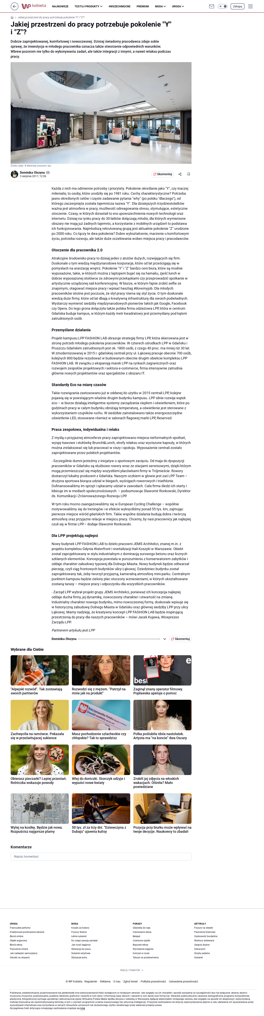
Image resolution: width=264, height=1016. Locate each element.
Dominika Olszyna (32, 172)
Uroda (176, 6)
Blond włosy (16, 944)
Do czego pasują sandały (84, 940)
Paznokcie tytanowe (204, 932)
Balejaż (136, 936)
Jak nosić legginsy (81, 944)
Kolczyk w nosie (141, 953)
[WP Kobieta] (36, 6)
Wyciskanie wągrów (143, 949)
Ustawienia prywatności (183, 981)
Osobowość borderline (205, 936)
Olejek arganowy (18, 940)
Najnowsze (60, 6)
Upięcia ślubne (201, 944)
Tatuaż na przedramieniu (146, 957)
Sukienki (198, 957)
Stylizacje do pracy (81, 949)
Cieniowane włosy (142, 932)
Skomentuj (164, 174)
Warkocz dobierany (204, 940)
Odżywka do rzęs (141, 927)
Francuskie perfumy (20, 927)
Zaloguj (237, 6)
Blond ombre (16, 936)
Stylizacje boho (79, 957)
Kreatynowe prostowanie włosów (27, 932)
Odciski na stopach (20, 957)
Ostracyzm (199, 949)
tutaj (82, 1008)
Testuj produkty (87, 6)
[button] (222, 6)
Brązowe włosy (140, 944)
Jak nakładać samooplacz (23, 953)
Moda (159, 6)
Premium (143, 6)
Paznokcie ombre (19, 949)
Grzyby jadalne (202, 953)
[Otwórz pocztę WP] (212, 6)
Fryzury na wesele (203, 927)
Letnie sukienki (79, 936)
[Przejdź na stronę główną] (15, 9)
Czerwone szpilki (141, 940)
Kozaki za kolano (80, 927)
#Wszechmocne (119, 6)
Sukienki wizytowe (80, 953)
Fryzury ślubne (79, 932)
